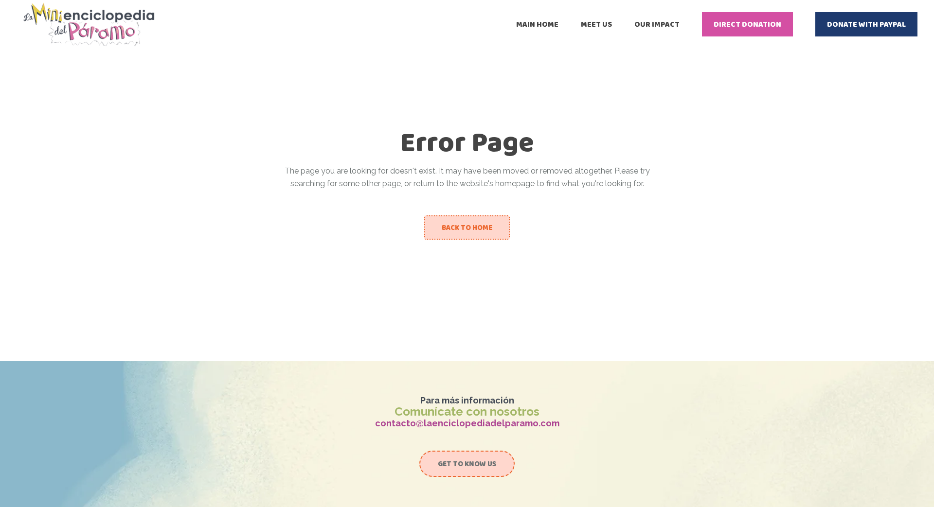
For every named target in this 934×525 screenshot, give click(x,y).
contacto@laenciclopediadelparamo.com (467, 423)
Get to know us (467, 463)
